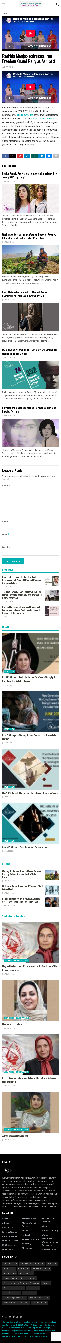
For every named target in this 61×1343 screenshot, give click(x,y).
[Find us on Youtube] (10, 1316)
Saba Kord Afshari (12, 1293)
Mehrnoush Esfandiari (12, 1024)
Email (5, 534)
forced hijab (9, 1268)
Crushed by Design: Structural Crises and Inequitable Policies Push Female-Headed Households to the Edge (21, 610)
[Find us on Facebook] (2, 1316)
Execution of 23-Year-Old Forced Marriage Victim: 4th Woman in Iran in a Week (29, 351)
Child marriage (10, 1263)
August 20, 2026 (9, 1028)
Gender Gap (23, 1268)
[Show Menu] (3, 4)
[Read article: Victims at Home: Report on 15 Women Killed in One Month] (52, 890)
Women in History (50, 1230)
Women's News (49, 1249)
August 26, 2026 (9, 358)
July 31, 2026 (8, 685)
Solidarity (26, 1243)
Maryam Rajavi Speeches (29, 1225)
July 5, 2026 (7, 743)
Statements (27, 1248)
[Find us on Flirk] (14, 1316)
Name (6, 521)
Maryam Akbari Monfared (15, 1278)
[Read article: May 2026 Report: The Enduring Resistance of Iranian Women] (30, 769)
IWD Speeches (8, 1245)
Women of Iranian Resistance (50, 1244)
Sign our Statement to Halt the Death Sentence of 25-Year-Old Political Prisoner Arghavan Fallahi (21, 580)
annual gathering (25, 115)
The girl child (29, 1293)
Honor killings (10, 1273)
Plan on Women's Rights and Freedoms (21, 1283)
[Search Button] (57, 4)
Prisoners (8, 1288)
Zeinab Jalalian (40, 1302)
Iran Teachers (26, 1273)
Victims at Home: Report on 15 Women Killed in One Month (22, 888)
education (39, 1263)
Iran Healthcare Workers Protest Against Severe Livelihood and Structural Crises (21, 900)
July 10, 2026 (8, 587)
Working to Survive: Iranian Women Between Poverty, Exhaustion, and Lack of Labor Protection (29, 236)
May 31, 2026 (7, 797)
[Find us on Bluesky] (21, 1316)
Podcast (26, 1235)
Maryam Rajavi (29, 1218)
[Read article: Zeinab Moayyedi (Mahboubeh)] (30, 1112)
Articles (5, 1223)
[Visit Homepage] (30, 4)
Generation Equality (41, 1268)
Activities (6, 1218)
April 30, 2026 (8, 851)
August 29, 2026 (9, 181)
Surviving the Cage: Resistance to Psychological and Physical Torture (29, 409)
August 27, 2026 (9, 300)
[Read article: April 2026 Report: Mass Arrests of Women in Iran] (30, 823)
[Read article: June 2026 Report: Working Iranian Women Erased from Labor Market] (30, 711)
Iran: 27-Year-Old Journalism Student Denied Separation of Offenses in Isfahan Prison (25, 294)
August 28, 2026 (9, 242)
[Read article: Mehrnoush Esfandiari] (30, 1000)
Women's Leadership (38, 1298)
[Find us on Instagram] (17, 1316)
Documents (7, 1227)
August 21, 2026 (9, 974)
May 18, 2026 (7, 617)
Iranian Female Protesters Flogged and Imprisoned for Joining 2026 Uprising (30, 175)
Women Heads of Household (16, 1302)
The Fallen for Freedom (16, 960)
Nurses (33, 1278)
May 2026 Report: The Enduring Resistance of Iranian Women (29, 793)
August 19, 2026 (9, 905)
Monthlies (9, 671)
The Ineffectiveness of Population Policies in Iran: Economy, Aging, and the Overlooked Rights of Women (22, 595)
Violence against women (15, 1298)
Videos (12, 13)
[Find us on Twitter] (6, 1316)
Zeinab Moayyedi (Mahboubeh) (15, 1136)
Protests (19, 1288)
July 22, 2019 (7, 67)
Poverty (46, 1283)
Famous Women (9, 1232)
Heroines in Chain (10, 1236)
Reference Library (30, 1239)
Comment (7, 485)
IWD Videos (7, 1249)
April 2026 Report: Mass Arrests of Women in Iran (24, 847)
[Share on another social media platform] (56, 156)
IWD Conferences (10, 1240)
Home (4, 13)
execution (52, 1263)
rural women (32, 1288)
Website (6, 547)
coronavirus (26, 1263)
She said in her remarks (42, 118)
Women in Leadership (47, 1237)
